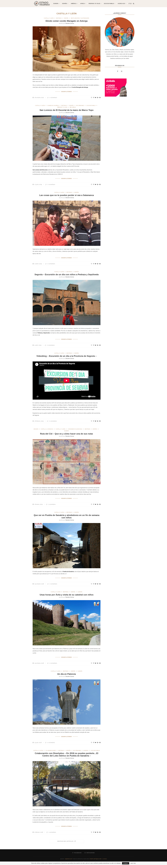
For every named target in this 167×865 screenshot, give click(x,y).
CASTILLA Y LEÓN (49, 18)
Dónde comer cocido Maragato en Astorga (67, 21)
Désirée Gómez (69, 23)
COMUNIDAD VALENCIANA (75, 429)
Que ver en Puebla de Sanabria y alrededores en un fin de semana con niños (66, 516)
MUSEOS (85, 750)
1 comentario (51, 504)
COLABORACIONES (50, 750)
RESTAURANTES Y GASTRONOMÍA (80, 18)
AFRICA (82, 3)
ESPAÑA (64, 3)
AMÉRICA (73, 3)
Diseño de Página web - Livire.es (98, 858)
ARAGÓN (35, 429)
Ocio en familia (109, 3)
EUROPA (55, 3)
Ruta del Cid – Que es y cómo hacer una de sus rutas (66, 434)
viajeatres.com (68, 858)
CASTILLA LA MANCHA (47, 429)
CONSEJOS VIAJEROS (53, 105)
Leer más (133, 863)
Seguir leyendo (66, 91)
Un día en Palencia (66, 674)
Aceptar (125, 863)
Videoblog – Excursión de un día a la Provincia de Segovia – (66, 356)
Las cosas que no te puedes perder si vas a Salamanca (66, 195)
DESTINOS (59, 18)
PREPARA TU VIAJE (94, 3)
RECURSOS (73, 107)
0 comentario (53, 97)
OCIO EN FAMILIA (91, 105)
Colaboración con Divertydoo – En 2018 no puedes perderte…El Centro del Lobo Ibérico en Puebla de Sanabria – (66, 754)
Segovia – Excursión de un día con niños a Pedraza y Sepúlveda (67, 274)
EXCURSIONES (80, 105)
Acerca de (121, 3)
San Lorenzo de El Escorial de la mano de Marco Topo (67, 110)
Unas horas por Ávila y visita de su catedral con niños (66, 595)
